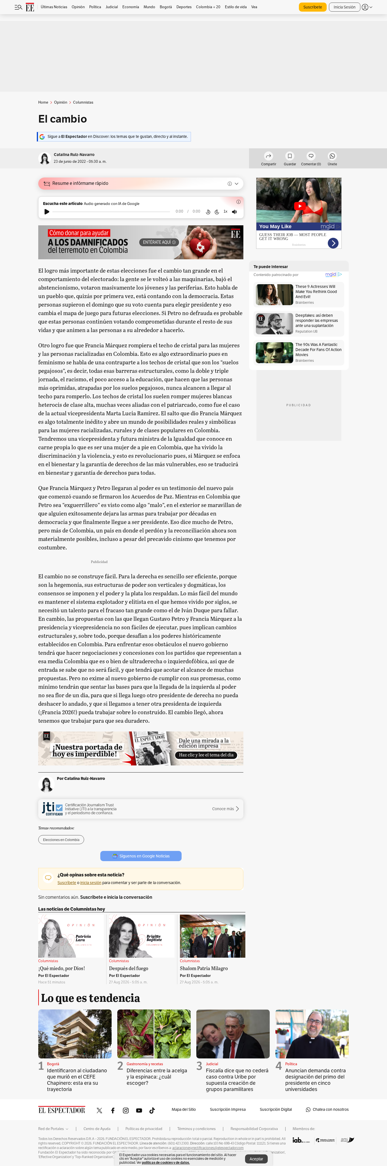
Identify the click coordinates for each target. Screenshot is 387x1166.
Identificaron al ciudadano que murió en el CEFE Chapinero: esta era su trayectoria (77, 1079)
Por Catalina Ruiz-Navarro (81, 778)
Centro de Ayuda (97, 1129)
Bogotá (53, 1064)
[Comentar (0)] (311, 156)
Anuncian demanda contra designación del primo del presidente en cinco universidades (315, 1079)
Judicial (212, 1064)
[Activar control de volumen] (234, 212)
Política (291, 1064)
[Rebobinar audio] (208, 211)
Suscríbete (312, 7)
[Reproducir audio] (47, 211)
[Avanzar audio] (217, 211)
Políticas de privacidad (144, 1129)
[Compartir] (268, 156)
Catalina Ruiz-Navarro (74, 154)
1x (225, 211)
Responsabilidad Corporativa (254, 1129)
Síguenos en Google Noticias (145, 856)
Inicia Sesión (345, 7)
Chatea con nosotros (331, 1109)
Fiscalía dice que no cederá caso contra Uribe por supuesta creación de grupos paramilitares (237, 1079)
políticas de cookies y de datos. (166, 1162)
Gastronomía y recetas (145, 1064)
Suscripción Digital (276, 1109)
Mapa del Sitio (184, 1109)
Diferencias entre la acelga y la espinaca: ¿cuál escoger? (157, 1076)
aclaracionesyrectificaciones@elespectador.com (208, 1148)
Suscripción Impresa (228, 1109)
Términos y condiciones (196, 1129)
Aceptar (256, 1159)
